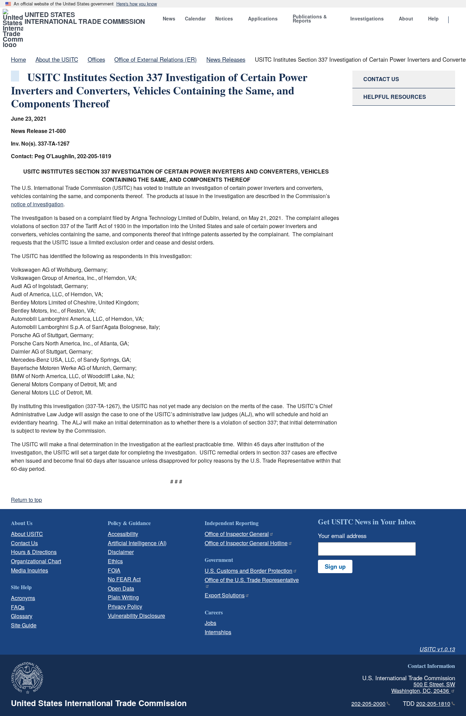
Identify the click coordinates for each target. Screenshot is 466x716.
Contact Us (24, 543)
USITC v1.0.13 (437, 649)
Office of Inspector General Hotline (246, 543)
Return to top (26, 500)
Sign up (335, 566)
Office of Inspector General (237, 534)
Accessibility (123, 534)
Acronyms (23, 598)
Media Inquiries (29, 570)
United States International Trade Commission (85, 18)
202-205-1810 (433, 703)
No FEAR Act (124, 579)
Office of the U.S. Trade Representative (252, 580)
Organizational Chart (36, 561)
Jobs (210, 623)
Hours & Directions (34, 552)
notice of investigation (37, 204)
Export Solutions (225, 595)
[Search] (457, 20)
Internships (218, 632)
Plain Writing (123, 597)
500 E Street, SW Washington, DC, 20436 (423, 687)
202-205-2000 (368, 703)
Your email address (342, 535)
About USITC (27, 534)
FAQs (18, 607)
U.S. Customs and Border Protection (248, 571)
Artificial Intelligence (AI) (137, 543)
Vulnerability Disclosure (136, 616)
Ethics (115, 561)
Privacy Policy (125, 606)
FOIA (114, 570)
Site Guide (24, 625)
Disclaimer (121, 552)
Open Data (121, 588)
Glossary (21, 616)
